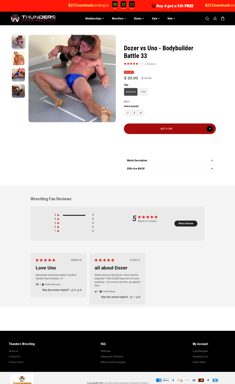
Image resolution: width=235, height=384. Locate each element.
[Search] (207, 18)
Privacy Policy (16, 362)
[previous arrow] (34, 79)
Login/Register (200, 351)
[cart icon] (222, 18)
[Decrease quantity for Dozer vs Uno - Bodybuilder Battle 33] (127, 113)
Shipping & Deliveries (112, 356)
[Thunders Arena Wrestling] (33, 18)
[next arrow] (109, 79)
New (170, 18)
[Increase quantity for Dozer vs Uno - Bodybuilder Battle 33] (141, 113)
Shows (137, 18)
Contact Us (14, 356)
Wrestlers (117, 18)
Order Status (199, 362)
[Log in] (214, 18)
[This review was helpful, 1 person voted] (131, 297)
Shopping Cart (200, 356)
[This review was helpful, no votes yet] (72, 290)
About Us (13, 351)
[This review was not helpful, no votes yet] (78, 290)
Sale (154, 18)
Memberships (93, 18)
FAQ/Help (106, 351)
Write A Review (186, 223)
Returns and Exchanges (113, 362)
